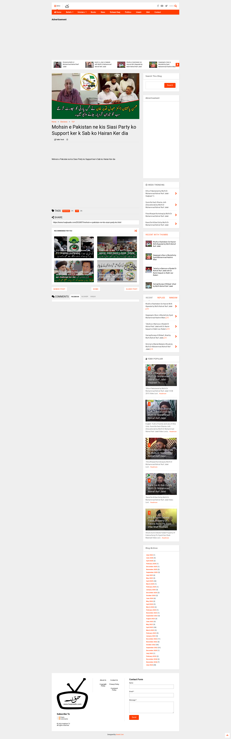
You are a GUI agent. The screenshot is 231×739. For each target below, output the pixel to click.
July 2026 (149, 555)
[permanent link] (67, 139)
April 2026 (149, 561)
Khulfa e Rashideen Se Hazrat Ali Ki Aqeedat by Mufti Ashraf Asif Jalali (57, 64)
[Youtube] (162, 6)
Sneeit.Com (120, 734)
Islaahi (138, 12)
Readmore (162, 393)
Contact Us (114, 680)
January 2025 (151, 590)
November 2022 (151, 642)
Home (58, 12)
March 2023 (150, 630)
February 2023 (151, 633)
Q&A (148, 12)
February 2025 (151, 587)
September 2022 (151, 647)
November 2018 (151, 662)
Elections (64, 122)
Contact (157, 12)
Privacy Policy (114, 684)
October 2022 (150, 645)
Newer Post (59, 289)
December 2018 (151, 659)
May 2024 (149, 601)
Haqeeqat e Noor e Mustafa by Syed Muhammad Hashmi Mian (90, 64)
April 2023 (149, 627)
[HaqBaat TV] (67, 7)
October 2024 (150, 595)
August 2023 (150, 619)
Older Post (132, 289)
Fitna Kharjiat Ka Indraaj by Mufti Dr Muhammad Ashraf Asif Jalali (160, 453)
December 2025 (151, 566)
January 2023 (151, 636)
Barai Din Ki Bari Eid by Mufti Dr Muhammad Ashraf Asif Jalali (160, 488)
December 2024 (151, 592)
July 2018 (149, 665)
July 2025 (149, 575)
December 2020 (151, 650)
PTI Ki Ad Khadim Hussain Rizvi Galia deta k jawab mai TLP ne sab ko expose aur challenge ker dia (74, 274)
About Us (103, 680)
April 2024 (149, 604)
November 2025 (151, 569)
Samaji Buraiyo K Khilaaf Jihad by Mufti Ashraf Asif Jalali (153, 64)
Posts (62, 717)
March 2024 (150, 607)
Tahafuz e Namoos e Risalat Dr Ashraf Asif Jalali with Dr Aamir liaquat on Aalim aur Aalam (120, 62)
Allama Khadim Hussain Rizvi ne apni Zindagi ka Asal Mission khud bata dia (116, 275)
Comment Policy (114, 689)
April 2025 (149, 581)
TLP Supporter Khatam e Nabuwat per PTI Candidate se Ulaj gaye (73, 251)
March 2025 (150, 584)
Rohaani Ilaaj (115, 12)
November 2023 (151, 613)
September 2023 (151, 616)
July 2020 (149, 653)
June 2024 (149, 598)
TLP (73, 122)
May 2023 (149, 624)
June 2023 (149, 621)
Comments (64, 719)
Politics (128, 12)
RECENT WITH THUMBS (157, 235)
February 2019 (151, 656)
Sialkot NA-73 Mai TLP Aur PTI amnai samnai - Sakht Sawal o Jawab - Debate (116, 251)
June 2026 (149, 558)
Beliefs (69, 12)
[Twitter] (166, 6)
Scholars (81, 12)
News (103, 12)
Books (93, 12)
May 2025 (149, 578)
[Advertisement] (115, 39)
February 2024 (151, 610)
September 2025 (151, 572)
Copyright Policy (103, 685)
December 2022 (151, 639)
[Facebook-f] (158, 6)
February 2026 (151, 564)
